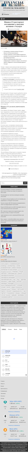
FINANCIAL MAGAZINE (14, 8)
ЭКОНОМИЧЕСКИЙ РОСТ (7, 297)
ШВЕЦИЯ (14, 295)
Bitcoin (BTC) (13, 429)
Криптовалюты (4, 388)
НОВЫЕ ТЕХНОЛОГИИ (16, 287)
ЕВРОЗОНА (4, 273)
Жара (18, 279)
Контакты (3, 396)
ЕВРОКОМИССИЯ (12, 273)
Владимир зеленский (6, 271)
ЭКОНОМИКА (21, 295)
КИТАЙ (8, 287)
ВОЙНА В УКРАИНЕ (16, 267)
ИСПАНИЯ (19, 285)
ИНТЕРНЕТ (19, 281)
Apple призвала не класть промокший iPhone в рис (12, 215)
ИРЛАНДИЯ (11, 283)
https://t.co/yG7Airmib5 (8, 79)
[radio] (10, 164)
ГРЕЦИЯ (21, 271)
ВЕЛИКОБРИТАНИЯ (6, 267)
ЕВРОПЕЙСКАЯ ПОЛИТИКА (7, 275)
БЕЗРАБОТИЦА (11, 265)
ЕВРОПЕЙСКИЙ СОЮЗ (6, 279)
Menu (4, 19)
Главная (2, 381)
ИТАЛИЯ (3, 287)
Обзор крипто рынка (5, 289)
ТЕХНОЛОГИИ (10, 293)
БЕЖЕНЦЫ (3, 265)
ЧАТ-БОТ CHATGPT (5, 295)
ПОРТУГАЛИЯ (20, 289)
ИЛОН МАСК (4, 281)
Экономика (3, 393)
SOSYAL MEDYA (5, 264)
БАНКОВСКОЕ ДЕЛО (15, 264)
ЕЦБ (14, 279)
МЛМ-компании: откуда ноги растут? (9, 241)
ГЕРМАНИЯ (15, 271)
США (24, 291)
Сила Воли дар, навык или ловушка (9, 261)
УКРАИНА (17, 293)
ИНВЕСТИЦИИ (11, 281)
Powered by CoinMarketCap (14, 411)
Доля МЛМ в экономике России (8, 256)
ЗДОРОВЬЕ (23, 279)
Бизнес (2, 386)
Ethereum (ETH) (14, 415)
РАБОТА (3, 291)
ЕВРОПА (20, 273)
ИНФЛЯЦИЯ (4, 283)
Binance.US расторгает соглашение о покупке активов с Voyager (14, 24)
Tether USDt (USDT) (16, 401)
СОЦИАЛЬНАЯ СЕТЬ (17, 291)
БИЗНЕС (19, 265)
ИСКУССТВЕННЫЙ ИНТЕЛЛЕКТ (8, 285)
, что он (23, 110)
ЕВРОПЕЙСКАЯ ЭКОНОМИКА (8, 277)
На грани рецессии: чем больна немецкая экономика (12, 195)
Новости (17, 168)
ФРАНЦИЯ (23, 293)
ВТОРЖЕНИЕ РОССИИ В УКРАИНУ (9, 269)
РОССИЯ (9, 291)
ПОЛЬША (14, 289)
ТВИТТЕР (3, 293)
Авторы (2, 398)
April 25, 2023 (20, 89)
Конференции (4, 391)
